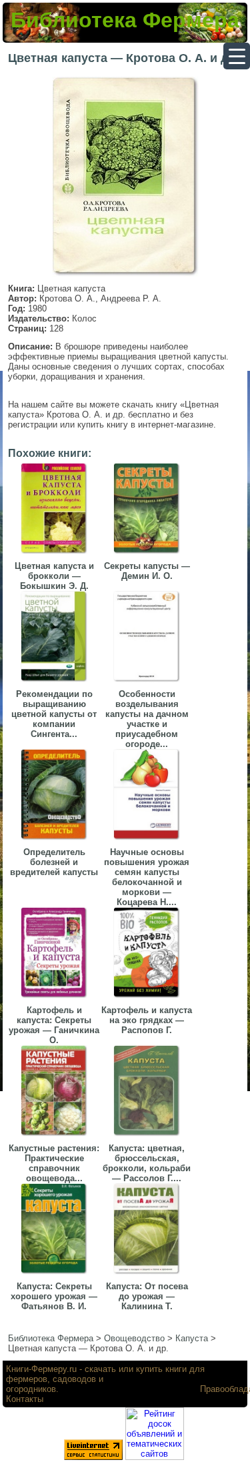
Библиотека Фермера (125, 20)
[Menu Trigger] (236, 56)
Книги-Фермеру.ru (41, 1369)
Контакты (24, 1399)
